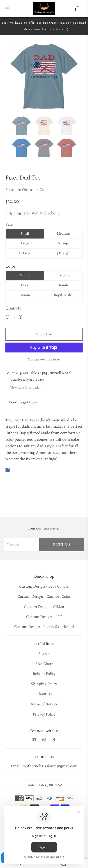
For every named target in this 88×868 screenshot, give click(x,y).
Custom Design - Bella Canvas (44, 586)
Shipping (13, 213)
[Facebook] (7, 470)
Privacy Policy (44, 714)
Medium (63, 233)
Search (44, 653)
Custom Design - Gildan (44, 606)
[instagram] (44, 740)
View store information (25, 387)
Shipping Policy (44, 683)
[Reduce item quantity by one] (7, 317)
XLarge (63, 243)
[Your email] (21, 544)
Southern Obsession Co (24, 189)
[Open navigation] (10, 8)
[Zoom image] (44, 77)
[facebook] (34, 740)
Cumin (25, 295)
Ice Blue (63, 275)
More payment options (44, 359)
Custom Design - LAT (44, 616)
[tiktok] (54, 740)
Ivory (25, 285)
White (24, 275)
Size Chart (44, 663)
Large (25, 243)
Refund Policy (44, 673)
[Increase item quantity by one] (20, 317)
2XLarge (25, 253)
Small (25, 233)
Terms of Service (44, 704)
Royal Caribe (63, 295)
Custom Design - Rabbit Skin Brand (44, 626)
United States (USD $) (42, 785)
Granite (63, 285)
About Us (44, 694)
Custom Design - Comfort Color (44, 596)
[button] (15, 77)
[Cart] (78, 9)
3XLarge (63, 253)
